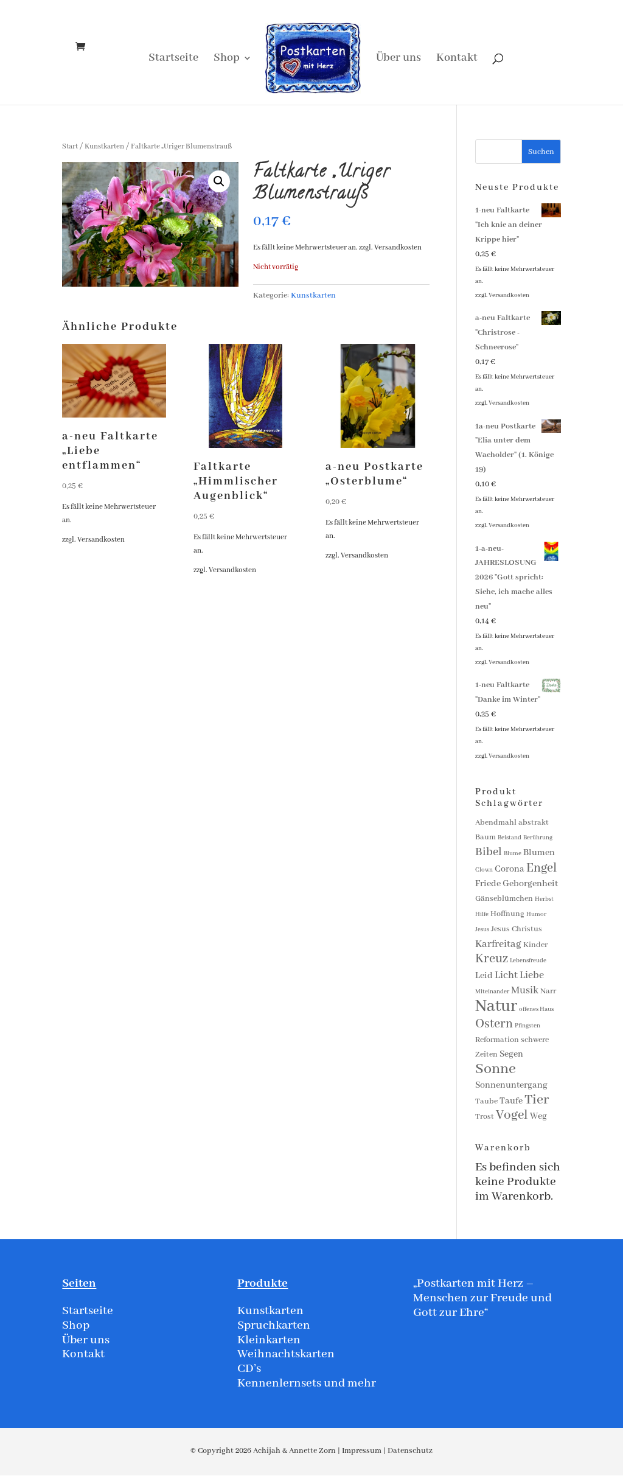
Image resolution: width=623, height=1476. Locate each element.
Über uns (398, 59)
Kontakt (457, 59)
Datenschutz (410, 1451)
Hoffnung (507, 914)
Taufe (511, 1101)
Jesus (482, 930)
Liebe (532, 975)
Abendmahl (496, 822)
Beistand (509, 838)
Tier (536, 1099)
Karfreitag (498, 944)
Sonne (495, 1069)
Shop (227, 59)
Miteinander (492, 992)
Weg (538, 1116)
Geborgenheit (530, 884)
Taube (486, 1101)
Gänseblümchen (504, 899)
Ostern (494, 1024)
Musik (524, 990)
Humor (536, 914)
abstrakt (533, 822)
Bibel (488, 852)
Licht (506, 975)
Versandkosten (398, 247)
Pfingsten (527, 1026)
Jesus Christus (516, 929)
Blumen (539, 853)
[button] (219, 181)
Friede (488, 884)
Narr (548, 991)
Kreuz (491, 959)
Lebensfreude (528, 961)
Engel (541, 868)
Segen (511, 1054)
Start (70, 146)
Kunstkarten (104, 146)
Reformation (497, 1040)
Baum (485, 837)
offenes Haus (536, 1009)
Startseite (173, 59)
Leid (484, 976)
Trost (484, 1116)
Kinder (535, 945)
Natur (496, 1006)
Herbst (544, 899)
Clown (484, 870)
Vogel (512, 1115)
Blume (512, 854)
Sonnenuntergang (511, 1085)
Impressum (361, 1451)
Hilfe (482, 914)
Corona (509, 869)
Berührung (537, 838)
